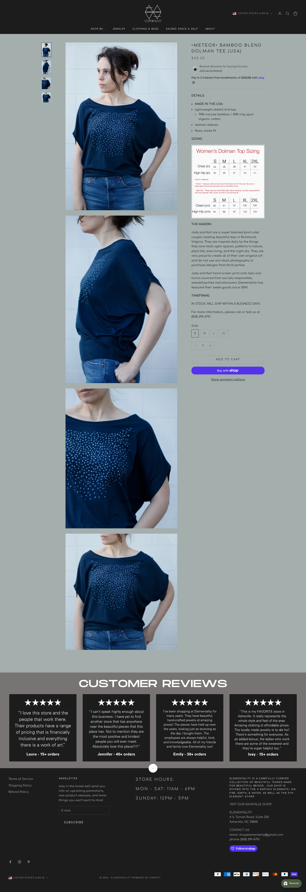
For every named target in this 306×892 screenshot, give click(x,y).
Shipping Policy (20, 785)
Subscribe (74, 822)
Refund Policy (18, 792)
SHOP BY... (98, 29)
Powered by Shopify (146, 878)
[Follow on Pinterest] (28, 862)
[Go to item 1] (46, 50)
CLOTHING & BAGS (145, 29)
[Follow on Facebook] (10, 862)
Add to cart (228, 359)
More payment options (228, 379)
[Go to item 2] (46, 67)
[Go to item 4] (46, 97)
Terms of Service (20, 779)
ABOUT (210, 29)
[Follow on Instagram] (19, 862)
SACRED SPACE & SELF (182, 29)
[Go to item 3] (46, 83)
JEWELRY (119, 29)
